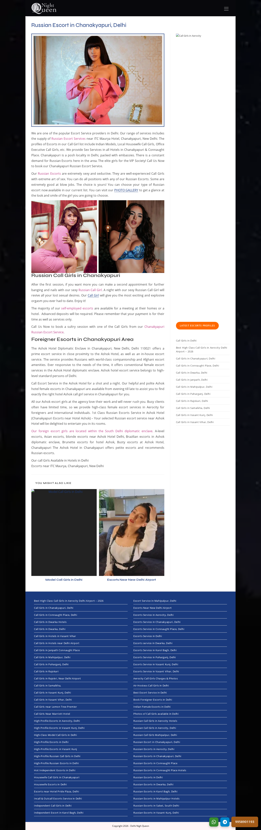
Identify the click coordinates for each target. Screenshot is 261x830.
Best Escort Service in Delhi (150, 692)
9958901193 (244, 822)
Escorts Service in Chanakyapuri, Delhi (157, 622)
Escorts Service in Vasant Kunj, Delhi (155, 664)
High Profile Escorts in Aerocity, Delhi (57, 721)
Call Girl (93, 295)
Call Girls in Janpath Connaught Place (57, 650)
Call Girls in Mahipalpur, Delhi (194, 386)
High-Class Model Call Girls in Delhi (55, 735)
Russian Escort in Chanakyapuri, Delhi (156, 742)
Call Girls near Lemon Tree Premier (55, 706)
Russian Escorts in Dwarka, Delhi (153, 784)
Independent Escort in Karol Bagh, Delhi (58, 812)
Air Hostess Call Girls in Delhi (151, 685)
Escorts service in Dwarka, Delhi (152, 643)
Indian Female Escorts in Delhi (152, 706)
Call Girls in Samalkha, (47, 685)
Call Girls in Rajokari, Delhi (192, 401)
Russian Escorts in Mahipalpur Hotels (156, 798)
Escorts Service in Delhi (147, 636)
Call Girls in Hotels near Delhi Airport (56, 643)
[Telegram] (224, 822)
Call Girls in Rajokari (46, 671)
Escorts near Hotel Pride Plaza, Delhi (56, 791)
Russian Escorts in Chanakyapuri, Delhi (157, 756)
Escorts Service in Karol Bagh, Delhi (155, 650)
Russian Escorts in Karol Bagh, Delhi (155, 791)
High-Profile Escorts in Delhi (51, 742)
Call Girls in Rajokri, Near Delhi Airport (57, 678)
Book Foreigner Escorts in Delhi (152, 699)
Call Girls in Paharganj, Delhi (193, 394)
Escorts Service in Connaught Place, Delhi (158, 629)
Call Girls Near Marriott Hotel (52, 713)
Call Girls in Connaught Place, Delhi (197, 365)
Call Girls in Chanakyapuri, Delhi (195, 358)
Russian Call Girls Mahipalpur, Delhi (155, 735)
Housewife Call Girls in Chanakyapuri (56, 777)
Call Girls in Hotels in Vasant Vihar (55, 636)
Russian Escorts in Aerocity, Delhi (153, 749)
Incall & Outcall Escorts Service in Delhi (58, 798)
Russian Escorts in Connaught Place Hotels (159, 770)
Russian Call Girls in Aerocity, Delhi (154, 728)
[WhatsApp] (213, 822)
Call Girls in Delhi (186, 340)
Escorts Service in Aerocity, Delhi (153, 615)
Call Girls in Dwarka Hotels (50, 622)
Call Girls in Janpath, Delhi (192, 379)
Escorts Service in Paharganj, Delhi (154, 657)
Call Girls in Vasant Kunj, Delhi (194, 415)
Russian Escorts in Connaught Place (155, 763)
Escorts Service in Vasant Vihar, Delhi (156, 671)
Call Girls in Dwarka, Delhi (191, 372)
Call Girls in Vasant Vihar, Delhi (195, 422)
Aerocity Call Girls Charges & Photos (155, 678)
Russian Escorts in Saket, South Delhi (156, 805)
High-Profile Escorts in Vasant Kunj (55, 749)
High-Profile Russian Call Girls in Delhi (57, 756)
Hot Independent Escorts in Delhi (54, 770)
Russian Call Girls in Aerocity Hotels (155, 721)
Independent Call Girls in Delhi (53, 805)
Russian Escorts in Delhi (148, 777)
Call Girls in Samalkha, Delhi (193, 408)
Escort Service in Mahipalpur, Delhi (154, 600)
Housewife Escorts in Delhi (50, 784)
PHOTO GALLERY (126, 190)
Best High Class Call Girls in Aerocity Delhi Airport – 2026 (201, 349)
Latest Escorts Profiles (197, 325)
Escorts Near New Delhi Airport (131, 579)
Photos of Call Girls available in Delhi (155, 713)
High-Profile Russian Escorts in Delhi (56, 763)
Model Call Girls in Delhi (63, 579)
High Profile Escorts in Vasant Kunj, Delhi (59, 728)
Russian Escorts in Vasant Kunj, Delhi (156, 812)
